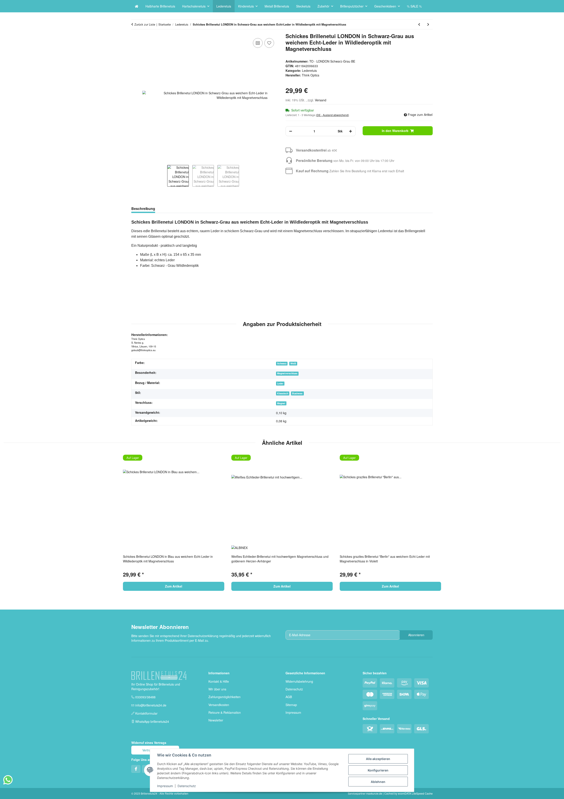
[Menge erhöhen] (350, 131)
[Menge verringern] (290, 131)
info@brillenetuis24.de (150, 705)
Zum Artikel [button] (173, 586)
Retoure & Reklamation (224, 712)
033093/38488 (145, 697)
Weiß (293, 363)
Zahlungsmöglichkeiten (224, 697)
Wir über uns (217, 689)
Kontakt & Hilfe (218, 681)
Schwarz (281, 363)
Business (297, 393)
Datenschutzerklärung (203, 636)
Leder (280, 383)
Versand (320, 100)
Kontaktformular (146, 713)
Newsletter (215, 720)
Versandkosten (218, 705)
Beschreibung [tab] (143, 208)
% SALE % (414, 6)
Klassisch (282, 393)
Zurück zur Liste (144, 24)
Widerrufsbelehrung (299, 681)
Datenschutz (294, 689)
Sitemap (291, 705)
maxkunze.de (374, 793)
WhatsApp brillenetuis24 (152, 721)
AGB (289, 697)
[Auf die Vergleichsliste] (258, 43)
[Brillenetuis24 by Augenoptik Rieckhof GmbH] (136, 6)
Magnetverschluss (287, 373)
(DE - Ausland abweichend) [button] (332, 115)
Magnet (281, 403)
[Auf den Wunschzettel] (269, 43)
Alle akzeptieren (378, 759)
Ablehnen (378, 782)
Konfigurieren (378, 770)
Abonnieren (416, 635)
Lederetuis (309, 70)
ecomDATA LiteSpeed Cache (415, 793)
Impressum (293, 712)
